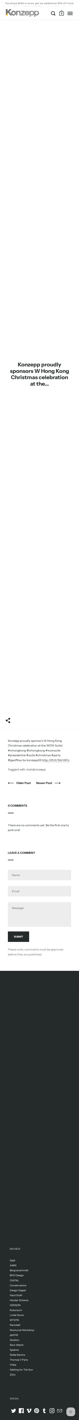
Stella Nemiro (17, 1354)
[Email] (59, 1410)
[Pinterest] (36, 1410)
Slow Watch (17, 1344)
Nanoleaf (15, 1324)
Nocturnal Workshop (22, 1330)
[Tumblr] (44, 1410)
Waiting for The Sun (21, 1369)
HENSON (15, 1305)
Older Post (23, 783)
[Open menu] (70, 13)
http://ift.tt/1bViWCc (56, 760)
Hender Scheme (19, 1300)
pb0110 (14, 1334)
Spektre (14, 1349)
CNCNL (14, 1280)
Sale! (12, 1260)
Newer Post (44, 783)
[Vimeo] (28, 1410)
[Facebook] (21, 1410)
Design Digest (18, 1290)
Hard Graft (16, 1295)
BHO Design (17, 1275)
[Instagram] (51, 1410)
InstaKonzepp (36, 769)
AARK (13, 1265)
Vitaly (13, 1364)
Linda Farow (17, 1315)
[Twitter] (13, 1410)
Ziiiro (13, 1374)
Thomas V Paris (19, 1359)
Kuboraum (16, 1310)
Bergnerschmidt (19, 1270)
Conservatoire (18, 1285)
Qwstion (14, 1339)
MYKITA (14, 1319)
